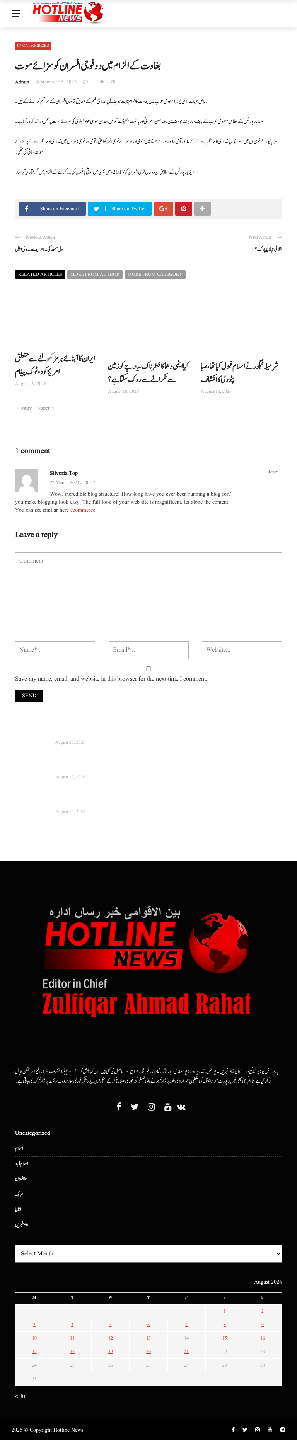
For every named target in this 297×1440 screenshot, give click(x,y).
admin (22, 82)
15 (224, 1338)
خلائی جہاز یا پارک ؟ (268, 249)
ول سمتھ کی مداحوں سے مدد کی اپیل (39, 249)
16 (262, 1338)
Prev (26, 409)
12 (110, 1338)
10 (34, 1338)
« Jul (21, 1396)
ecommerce (82, 510)
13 (148, 1338)
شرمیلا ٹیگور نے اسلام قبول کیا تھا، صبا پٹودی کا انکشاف (239, 373)
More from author (94, 274)
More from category (155, 274)
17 (34, 1351)
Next (44, 409)
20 (148, 1351)
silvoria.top (64, 473)
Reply (272, 472)
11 (72, 1338)
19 (110, 1351)
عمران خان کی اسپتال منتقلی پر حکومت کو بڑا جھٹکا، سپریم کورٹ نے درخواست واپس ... (117, 732)
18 (72, 1351)
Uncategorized (33, 45)
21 (186, 1351)
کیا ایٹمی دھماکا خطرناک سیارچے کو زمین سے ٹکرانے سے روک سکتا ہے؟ (148, 373)
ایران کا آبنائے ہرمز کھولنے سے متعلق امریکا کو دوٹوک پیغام (55, 365)
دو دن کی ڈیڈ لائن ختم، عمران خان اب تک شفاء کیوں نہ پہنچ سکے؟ (102, 767)
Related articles (40, 274)
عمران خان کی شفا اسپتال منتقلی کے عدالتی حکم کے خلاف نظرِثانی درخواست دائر (112, 802)
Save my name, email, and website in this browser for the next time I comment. (111, 679)
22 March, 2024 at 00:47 (72, 482)
